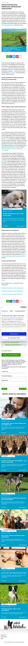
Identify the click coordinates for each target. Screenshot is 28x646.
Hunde (13, 283)
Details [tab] (11, 311)
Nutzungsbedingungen (9, 361)
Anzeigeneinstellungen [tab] (20, 311)
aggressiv (11, 124)
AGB (2, 638)
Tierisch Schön (5, 2)
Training (6, 138)
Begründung (5, 380)
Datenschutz (4, 636)
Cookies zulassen (14, 334)
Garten (17, 180)
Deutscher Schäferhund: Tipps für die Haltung (13, 291)
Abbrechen (4, 388)
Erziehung (4, 161)
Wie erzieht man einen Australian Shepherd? (12, 294)
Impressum (3, 635)
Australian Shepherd (8, 256)
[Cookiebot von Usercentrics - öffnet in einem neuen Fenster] (20, 307)
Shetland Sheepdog (20, 256)
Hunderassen (12, 72)
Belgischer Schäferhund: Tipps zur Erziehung (12, 288)
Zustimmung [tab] (5, 311)
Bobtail (3, 280)
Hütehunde (4, 67)
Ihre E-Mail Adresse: (7, 376)
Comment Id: (5, 371)
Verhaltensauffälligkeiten (7, 25)
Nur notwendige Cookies (14, 337)
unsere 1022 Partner (11, 317)
